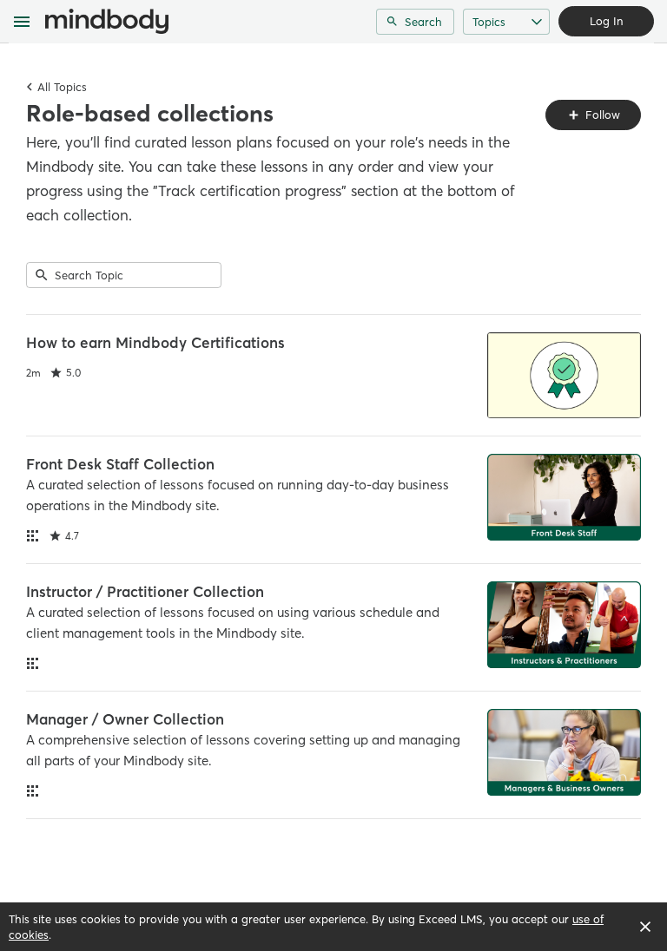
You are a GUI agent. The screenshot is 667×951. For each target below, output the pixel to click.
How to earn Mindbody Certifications (155, 342)
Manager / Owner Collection (125, 719)
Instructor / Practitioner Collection (145, 591)
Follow (601, 114)
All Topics (62, 87)
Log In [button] (606, 21)
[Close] (645, 927)
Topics (488, 22)
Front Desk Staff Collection (120, 464)
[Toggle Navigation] (22, 22)
